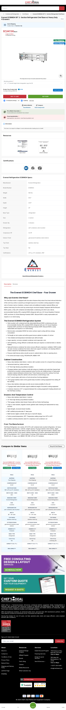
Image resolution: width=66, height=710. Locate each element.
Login (7, 34)
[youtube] (30, 690)
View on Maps (55, 654)
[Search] (62, 8)
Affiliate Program (23, 655)
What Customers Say (25, 670)
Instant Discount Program (42, 650)
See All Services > (40, 661)
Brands (21, 658)
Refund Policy (5, 663)
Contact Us (4, 654)
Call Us (11, 34)
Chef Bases (25, 14)
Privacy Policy (5, 660)
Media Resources (24, 667)
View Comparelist (39, 107)
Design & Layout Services (39, 657)
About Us (4, 650)
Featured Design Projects (23, 651)
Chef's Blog (22, 661)
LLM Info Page (5, 670)
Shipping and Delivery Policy (7, 667)
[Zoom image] (60, 75)
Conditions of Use (6, 657)
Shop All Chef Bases (56, 446)
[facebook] (26, 690)
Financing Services (40, 654)
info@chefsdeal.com (56, 668)
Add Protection (58, 90)
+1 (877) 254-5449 (56, 665)
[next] (62, 59)
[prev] (3, 59)
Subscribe (59, 641)
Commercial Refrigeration (12, 14)
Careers (21, 664)
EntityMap (4, 674)
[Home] (2, 14)
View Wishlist (26, 107)
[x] (33, 690)
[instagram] (40, 690)
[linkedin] (36, 690)
